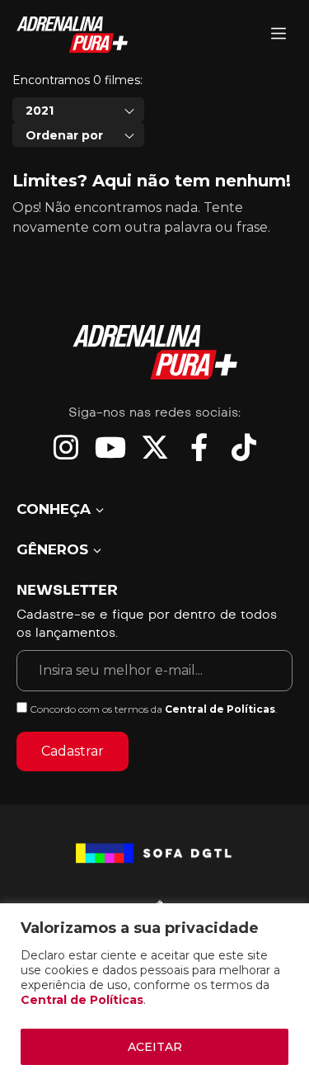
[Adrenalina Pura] (279, 35)
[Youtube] (110, 447)
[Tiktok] (244, 447)
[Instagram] (66, 447)
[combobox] (78, 109)
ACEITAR (155, 1046)
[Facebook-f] (199, 447)
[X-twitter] (155, 447)
